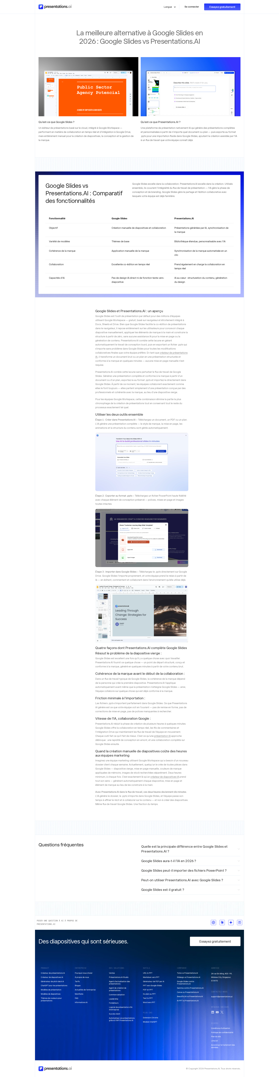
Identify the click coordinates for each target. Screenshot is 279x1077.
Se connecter (192, 6)
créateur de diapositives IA (164, 776)
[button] (169, 6)
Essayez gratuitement (222, 6)
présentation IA (162, 736)
